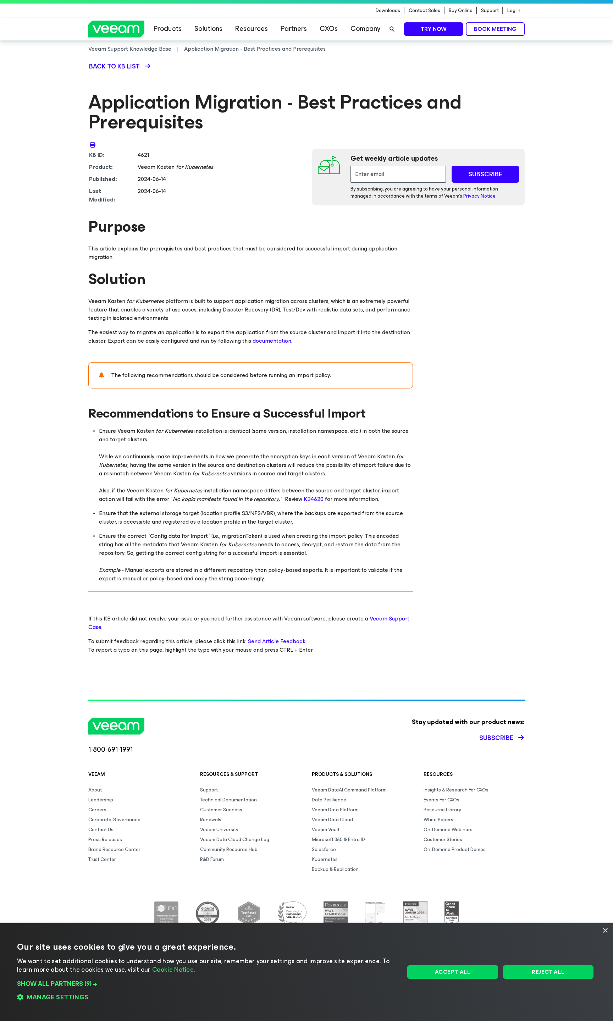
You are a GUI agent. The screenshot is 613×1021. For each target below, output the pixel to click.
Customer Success (221, 810)
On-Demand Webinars (448, 830)
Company (365, 28)
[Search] (392, 29)
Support (490, 10)
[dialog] (306, 972)
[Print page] (92, 144)
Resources (251, 28)
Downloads (388, 10)
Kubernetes (325, 859)
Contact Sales (424, 10)
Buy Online (461, 10)
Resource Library (442, 810)
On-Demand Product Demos (455, 849)
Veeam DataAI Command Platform (349, 790)
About (95, 790)
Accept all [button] (452, 972)
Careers (97, 810)
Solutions (208, 28)
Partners (294, 28)
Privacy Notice (479, 196)
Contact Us (101, 830)
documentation (272, 341)
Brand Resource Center (114, 849)
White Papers (438, 820)
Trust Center (102, 859)
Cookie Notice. (173, 969)
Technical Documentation (228, 800)
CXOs (329, 28)
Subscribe (496, 738)
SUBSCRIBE (485, 174)
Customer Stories (443, 839)
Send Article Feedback (276, 641)
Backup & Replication (335, 869)
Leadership (100, 800)
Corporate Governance (114, 820)
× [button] (605, 930)
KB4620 (314, 499)
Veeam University (219, 830)
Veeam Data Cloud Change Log (234, 839)
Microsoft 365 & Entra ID (338, 839)
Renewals (210, 820)
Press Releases (105, 839)
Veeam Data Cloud (332, 820)
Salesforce (324, 849)
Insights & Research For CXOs (456, 790)
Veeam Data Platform (335, 810)
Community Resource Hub (229, 849)
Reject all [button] (548, 972)
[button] (205, 983)
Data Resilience (329, 800)
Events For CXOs (441, 800)
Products (168, 28)
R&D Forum (212, 859)
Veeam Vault (325, 830)
